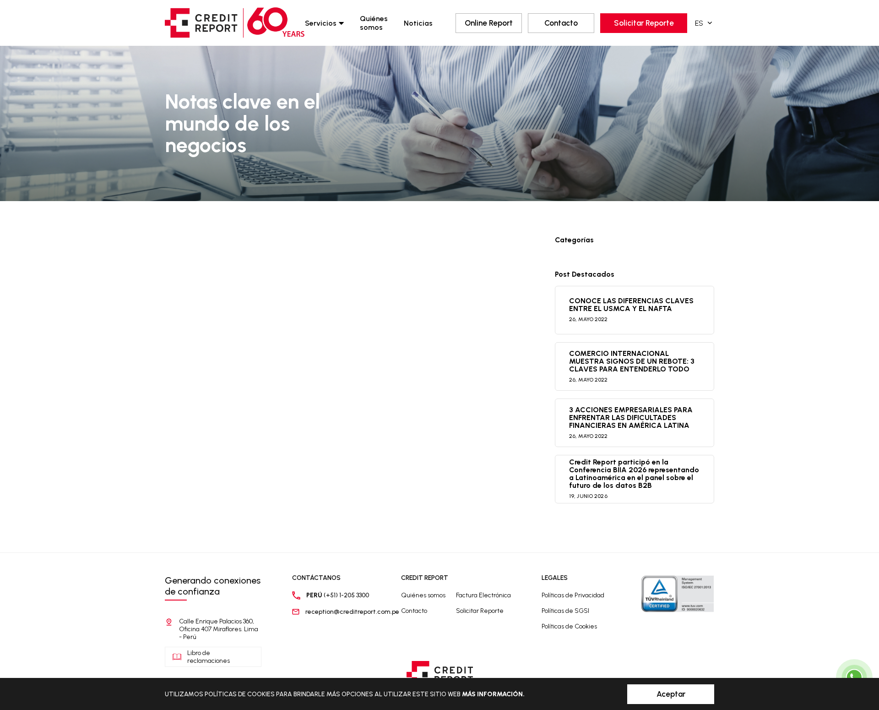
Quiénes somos (374, 23)
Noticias (418, 23)
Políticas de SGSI (565, 611)
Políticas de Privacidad (573, 595)
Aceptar (671, 694)
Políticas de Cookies (569, 626)
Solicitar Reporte (644, 22)
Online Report (489, 22)
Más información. (493, 694)
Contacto (561, 22)
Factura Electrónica (483, 595)
